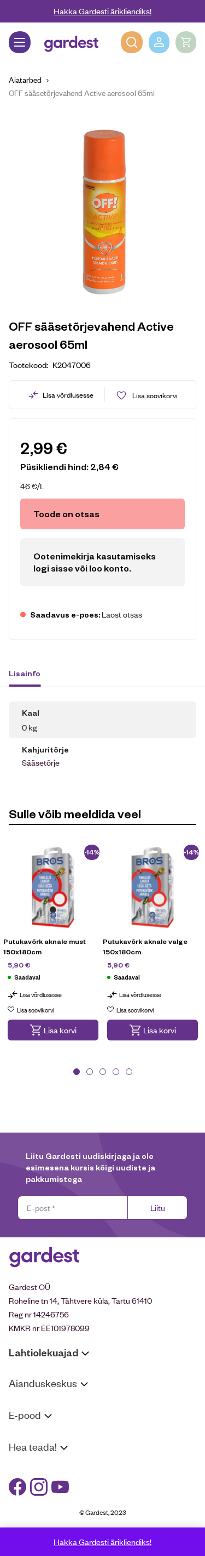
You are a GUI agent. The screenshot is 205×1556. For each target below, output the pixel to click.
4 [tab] (116, 1071)
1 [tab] (76, 1071)
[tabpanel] (53, 949)
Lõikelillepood (32, 1418)
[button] (53, 1030)
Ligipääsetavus (35, 1509)
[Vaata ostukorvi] (185, 42)
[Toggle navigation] (20, 42)
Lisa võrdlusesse (68, 394)
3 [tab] (102, 1071)
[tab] (30, 674)
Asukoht (23, 1404)
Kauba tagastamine (43, 1450)
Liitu (157, 1207)
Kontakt (23, 1467)
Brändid (22, 1524)
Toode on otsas (66, 513)
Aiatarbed (25, 79)
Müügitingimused (38, 1435)
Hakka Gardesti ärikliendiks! (102, 10)
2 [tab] (89, 1071)
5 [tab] (129, 1071)
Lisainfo (24, 673)
